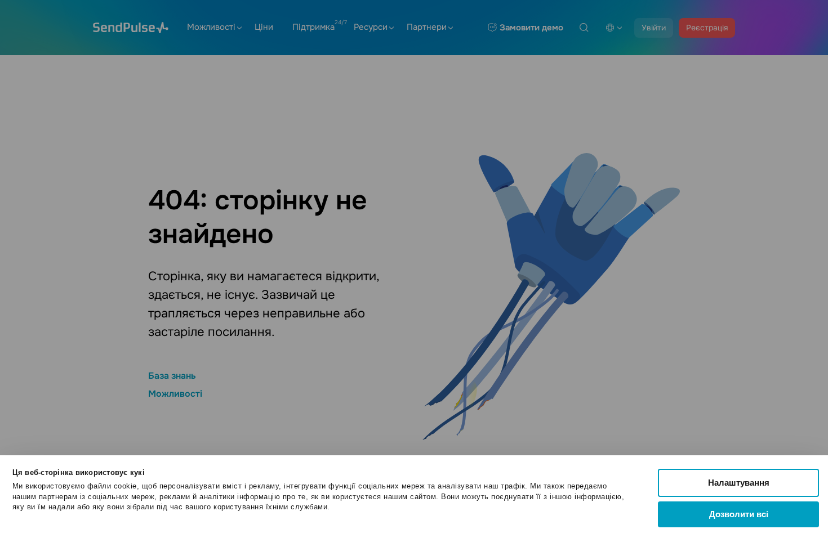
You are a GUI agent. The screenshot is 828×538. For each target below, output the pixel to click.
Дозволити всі (738, 514)
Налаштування (738, 482)
